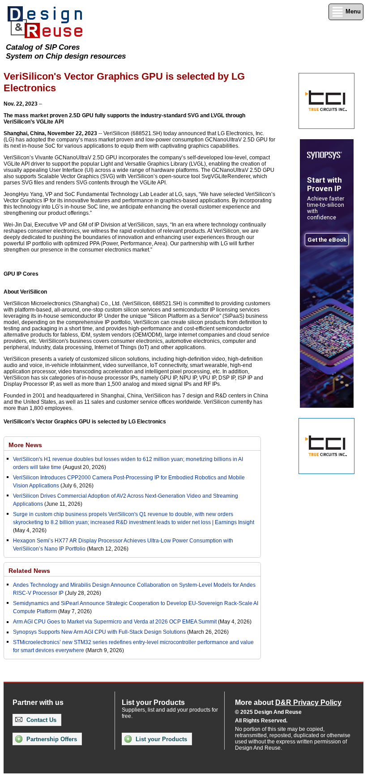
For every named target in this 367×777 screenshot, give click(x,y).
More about (288, 702)
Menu (352, 11)
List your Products (160, 739)
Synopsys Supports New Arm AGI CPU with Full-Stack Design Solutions (99, 632)
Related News (29, 570)
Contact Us (40, 720)
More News (25, 444)
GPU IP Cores (21, 274)
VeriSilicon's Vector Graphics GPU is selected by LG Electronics (85, 421)
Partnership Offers (51, 739)
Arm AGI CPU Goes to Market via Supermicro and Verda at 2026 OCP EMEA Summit (115, 622)
